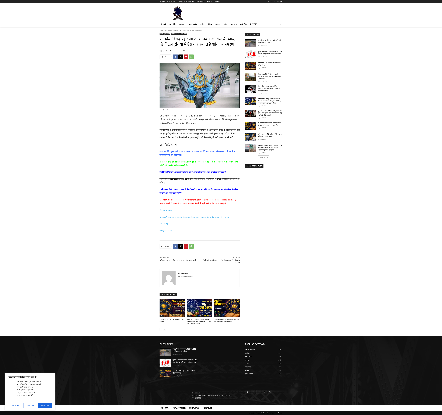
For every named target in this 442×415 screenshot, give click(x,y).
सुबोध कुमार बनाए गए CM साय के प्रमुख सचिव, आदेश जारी (178, 260)
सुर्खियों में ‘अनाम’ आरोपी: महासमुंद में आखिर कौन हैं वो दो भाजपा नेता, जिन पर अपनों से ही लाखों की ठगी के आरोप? (270, 113)
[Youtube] (281, 1)
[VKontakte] (270, 392)
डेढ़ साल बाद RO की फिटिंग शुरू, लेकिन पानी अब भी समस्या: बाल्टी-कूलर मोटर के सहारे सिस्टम (269, 76)
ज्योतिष (167, 30)
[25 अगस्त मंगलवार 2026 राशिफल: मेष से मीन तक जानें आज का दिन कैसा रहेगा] (227, 308)
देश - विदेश (167, 33)
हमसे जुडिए (164, 223)
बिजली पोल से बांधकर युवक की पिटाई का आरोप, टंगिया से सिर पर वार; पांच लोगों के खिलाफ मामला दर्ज (269, 88)
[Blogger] (247, 392)
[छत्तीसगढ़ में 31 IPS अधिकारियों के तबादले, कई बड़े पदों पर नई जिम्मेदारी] (250, 137)
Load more (263, 157)
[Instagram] (271, 1)
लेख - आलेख (184, 33)
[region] (30, 391)
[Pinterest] (186, 56)
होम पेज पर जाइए (166, 210)
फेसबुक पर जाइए (166, 230)
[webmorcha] (161, 51)
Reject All (30, 405)
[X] (274, 1)
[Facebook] (268, 1)
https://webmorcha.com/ (185, 276)
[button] (279, 24)
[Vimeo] (278, 1)
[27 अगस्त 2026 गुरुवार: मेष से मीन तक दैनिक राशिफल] (172, 308)
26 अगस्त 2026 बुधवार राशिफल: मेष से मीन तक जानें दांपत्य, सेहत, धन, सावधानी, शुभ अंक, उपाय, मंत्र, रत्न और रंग (199, 321)
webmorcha (168, 51)
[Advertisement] (238, 13)
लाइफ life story (175, 33)
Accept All (45, 405)
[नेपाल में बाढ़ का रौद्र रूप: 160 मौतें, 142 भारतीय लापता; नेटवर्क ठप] (250, 43)
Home (161, 30)
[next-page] (164, 329)
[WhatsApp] (191, 56)
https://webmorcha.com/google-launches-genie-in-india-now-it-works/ (194, 217)
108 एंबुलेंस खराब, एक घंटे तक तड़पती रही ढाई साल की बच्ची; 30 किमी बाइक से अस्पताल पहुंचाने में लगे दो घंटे (270, 147)
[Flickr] (258, 392)
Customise (15, 405)
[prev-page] (161, 329)
